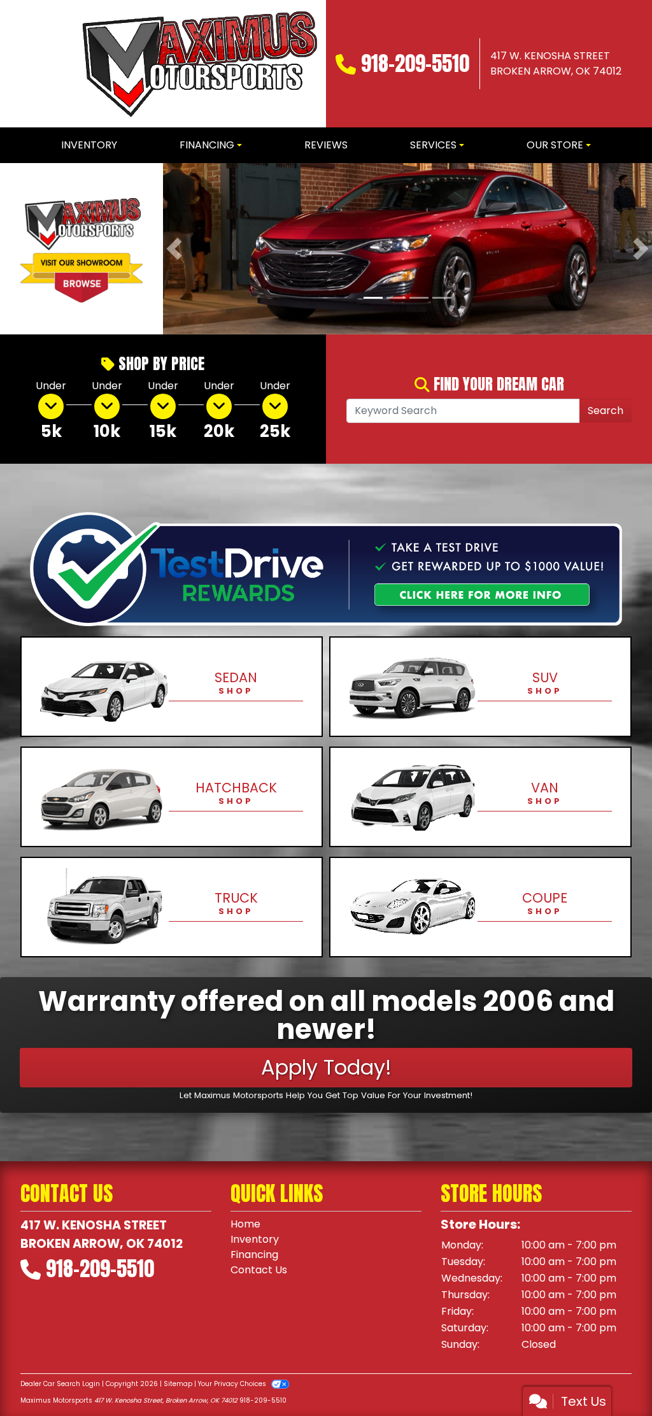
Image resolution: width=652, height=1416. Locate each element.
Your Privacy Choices (233, 1384)
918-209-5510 (415, 63)
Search (605, 411)
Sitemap (178, 1384)
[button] (174, 249)
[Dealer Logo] (197, 63)
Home (245, 1224)
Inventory (254, 1240)
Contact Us (258, 1270)
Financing (254, 1255)
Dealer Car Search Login (60, 1384)
